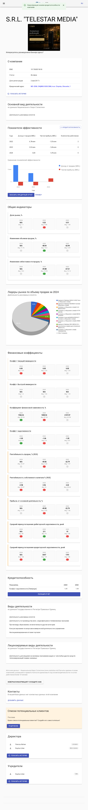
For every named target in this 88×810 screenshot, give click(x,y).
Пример (38, 195)
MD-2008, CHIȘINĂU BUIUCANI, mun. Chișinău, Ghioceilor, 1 (51, 86)
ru (82, 3)
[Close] (63, 5)
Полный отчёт (44, 594)
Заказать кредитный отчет (21, 195)
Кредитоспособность (70, 127)
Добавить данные (15, 700)
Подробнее (13, 726)
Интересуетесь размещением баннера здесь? (24, 52)
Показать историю (18, 94)
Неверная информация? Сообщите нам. (25, 682)
